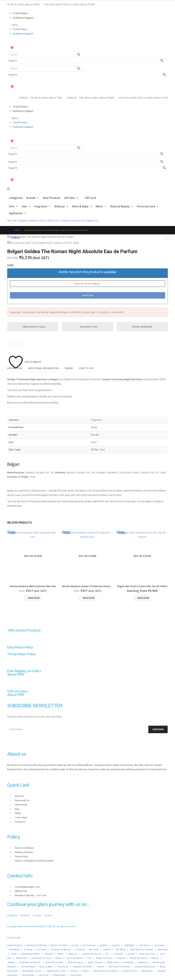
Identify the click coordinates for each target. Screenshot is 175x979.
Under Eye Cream (147, 954)
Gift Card (90, 198)
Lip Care (75, 945)
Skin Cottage (28, 975)
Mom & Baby (80, 206)
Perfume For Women (36, 945)
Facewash (128, 962)
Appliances (16, 213)
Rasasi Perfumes (138, 958)
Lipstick (116, 945)
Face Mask (14, 949)
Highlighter (129, 945)
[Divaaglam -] (32, 190)
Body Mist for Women (30, 962)
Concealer (159, 945)
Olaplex (11, 962)
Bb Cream (94, 949)
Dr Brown (28, 949)
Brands (31, 198)
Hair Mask (120, 949)
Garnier (100, 966)
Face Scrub (62, 966)
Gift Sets (69, 198)
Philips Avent (59, 975)
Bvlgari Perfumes (104, 958)
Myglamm (143, 962)
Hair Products (89, 945)
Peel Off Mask (28, 966)
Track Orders (20, 13)
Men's (57, 220)
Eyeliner (107, 949)
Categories (16, 198)
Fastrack (119, 954)
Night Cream (113, 962)
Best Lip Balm (46, 966)
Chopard (121, 958)
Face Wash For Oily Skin (141, 949)
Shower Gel (21, 958)
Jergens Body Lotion (56, 971)
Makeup (59, 206)
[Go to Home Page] (8, 230)
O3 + (107, 954)
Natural (66, 220)
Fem (89, 958)
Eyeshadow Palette (30, 954)
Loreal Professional (91, 954)
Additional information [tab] (43, 368)
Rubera (74, 971)
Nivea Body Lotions (31, 971)
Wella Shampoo (75, 962)
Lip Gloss (41, 949)
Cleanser (48, 954)
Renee (58, 958)
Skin (11, 206)
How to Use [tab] (86, 368)
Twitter (16, 344)
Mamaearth (147, 971)
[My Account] (10, 44)
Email (22, 344)
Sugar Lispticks (95, 962)
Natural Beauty (120, 206)
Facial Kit (80, 949)
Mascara (73, 954)
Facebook (10, 344)
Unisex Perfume (14, 945)
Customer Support (23, 17)
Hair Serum (144, 945)
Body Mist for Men (54, 962)
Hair (24, 206)
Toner (14, 954)
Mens (99, 206)
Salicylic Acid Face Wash (105, 971)
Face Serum (76, 975)
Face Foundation (74, 958)
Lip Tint (130, 954)
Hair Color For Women (119, 966)
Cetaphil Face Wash (82, 966)
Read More (34, 598)
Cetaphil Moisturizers (144, 966)
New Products (52, 198)
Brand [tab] (69, 368)
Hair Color (44, 975)
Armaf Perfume (129, 971)
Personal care (78, 220)
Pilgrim (60, 954)
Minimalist (163, 949)
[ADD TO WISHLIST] (15, 357)
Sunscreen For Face (41, 958)
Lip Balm (103, 945)
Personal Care (146, 206)
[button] (87, 25)
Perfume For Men (58, 945)
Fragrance (40, 206)
